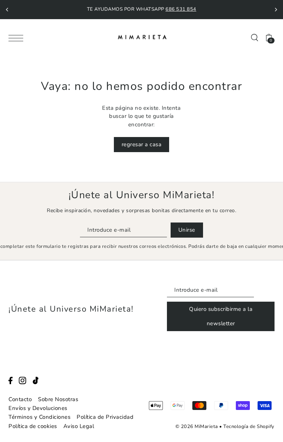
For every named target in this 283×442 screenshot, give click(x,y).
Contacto (20, 399)
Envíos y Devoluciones (37, 408)
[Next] (275, 9)
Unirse (186, 230)
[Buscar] (254, 37)
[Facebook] (10, 380)
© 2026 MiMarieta (196, 426)
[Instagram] (22, 380)
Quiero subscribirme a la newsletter (220, 316)
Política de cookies (32, 426)
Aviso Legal (78, 426)
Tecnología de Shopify (249, 426)
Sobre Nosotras (58, 399)
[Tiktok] (36, 380)
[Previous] (7, 9)
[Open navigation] (17, 37)
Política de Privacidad (105, 417)
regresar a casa (142, 144)
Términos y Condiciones (39, 417)
